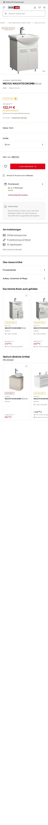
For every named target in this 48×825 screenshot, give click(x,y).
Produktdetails (9, 270)
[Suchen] (6, 13)
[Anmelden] (35, 7)
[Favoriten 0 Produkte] (39, 7)
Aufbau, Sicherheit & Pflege (15, 278)
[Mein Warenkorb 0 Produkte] (44, 7)
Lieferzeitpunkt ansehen (18, 195)
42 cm (7, 144)
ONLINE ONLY (9, 98)
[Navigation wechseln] (4, 7)
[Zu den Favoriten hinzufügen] (5, 166)
